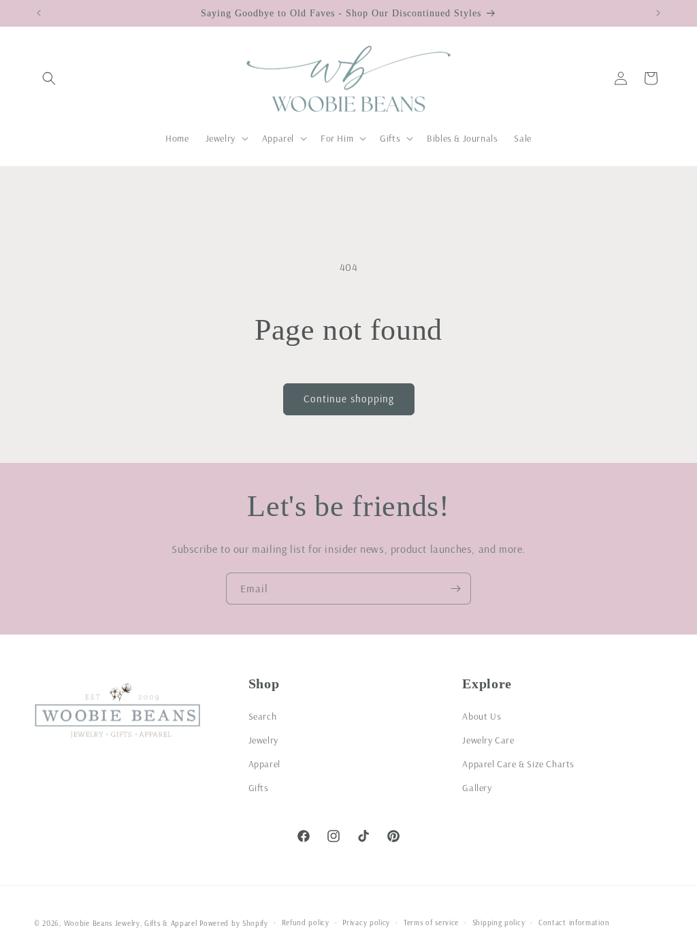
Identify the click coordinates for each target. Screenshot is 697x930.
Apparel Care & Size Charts (518, 764)
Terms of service (431, 922)
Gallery (476, 788)
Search (262, 716)
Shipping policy (498, 922)
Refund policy (305, 922)
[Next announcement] (658, 13)
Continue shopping (349, 398)
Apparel (264, 764)
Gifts (258, 788)
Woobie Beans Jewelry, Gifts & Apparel (130, 923)
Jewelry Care (488, 740)
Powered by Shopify (233, 923)
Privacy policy (366, 922)
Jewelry (263, 740)
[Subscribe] (455, 589)
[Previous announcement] (39, 13)
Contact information (573, 922)
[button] (49, 78)
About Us (481, 716)
